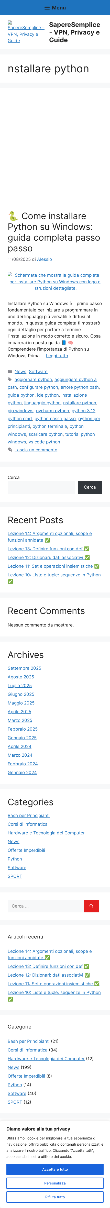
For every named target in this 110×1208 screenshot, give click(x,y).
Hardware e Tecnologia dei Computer (46, 832)
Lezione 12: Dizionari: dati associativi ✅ (49, 557)
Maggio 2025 (21, 703)
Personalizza (55, 1183)
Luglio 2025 (20, 685)
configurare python (38, 387)
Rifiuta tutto (55, 1197)
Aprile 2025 (19, 711)
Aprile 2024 (19, 746)
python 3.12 (83, 410)
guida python (21, 395)
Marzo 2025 (20, 720)
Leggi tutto (57, 355)
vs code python (44, 441)
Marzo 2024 (20, 755)
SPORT (15, 876)
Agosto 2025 (21, 676)
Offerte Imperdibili (26, 850)
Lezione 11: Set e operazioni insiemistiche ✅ (54, 566)
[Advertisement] (55, 153)
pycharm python (52, 410)
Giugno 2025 (21, 694)
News (20, 371)
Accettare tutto (55, 1169)
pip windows (21, 410)
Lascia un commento (36, 449)
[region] (55, 1164)
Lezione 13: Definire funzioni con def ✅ (48, 548)
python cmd (20, 418)
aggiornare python (33, 379)
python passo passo (55, 418)
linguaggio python (42, 402)
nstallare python (79, 402)
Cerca (14, 477)
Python (15, 859)
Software (38, 371)
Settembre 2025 (24, 668)
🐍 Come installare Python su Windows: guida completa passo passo (54, 231)
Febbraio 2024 (23, 763)
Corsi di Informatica (28, 824)
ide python (48, 395)
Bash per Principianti (29, 815)
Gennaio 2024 (22, 772)
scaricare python (46, 434)
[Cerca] (91, 906)
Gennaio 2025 (22, 737)
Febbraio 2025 (23, 729)
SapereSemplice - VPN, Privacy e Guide (74, 32)
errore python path (80, 387)
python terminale (49, 426)
